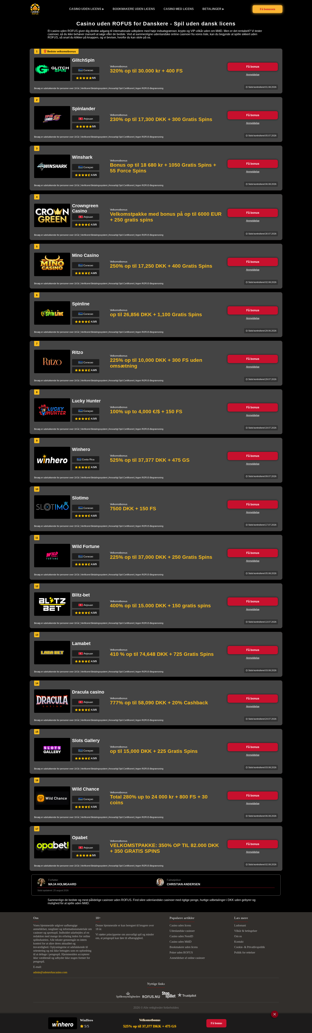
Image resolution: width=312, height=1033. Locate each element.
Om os (238, 936)
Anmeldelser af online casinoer (187, 957)
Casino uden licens (85, 8)
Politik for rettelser (244, 952)
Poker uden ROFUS (181, 952)
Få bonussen (267, 9)
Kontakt (238, 941)
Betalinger (211, 8)
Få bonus (252, 66)
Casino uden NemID (181, 936)
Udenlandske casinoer (182, 930)
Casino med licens (179, 8)
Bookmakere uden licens (134, 8)
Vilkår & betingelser (245, 930)
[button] (305, 996)
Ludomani (240, 925)
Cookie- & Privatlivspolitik (249, 947)
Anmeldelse (252, 74)
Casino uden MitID (181, 941)
